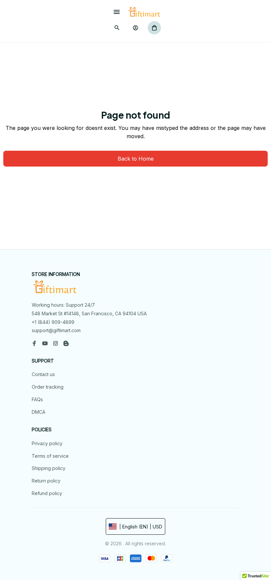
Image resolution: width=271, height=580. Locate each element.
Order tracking (47, 387)
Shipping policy (48, 468)
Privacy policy (47, 443)
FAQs (37, 399)
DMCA (38, 412)
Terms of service (50, 456)
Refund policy (47, 493)
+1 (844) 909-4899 (53, 322)
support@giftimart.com (56, 330)
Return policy (46, 480)
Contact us (43, 374)
